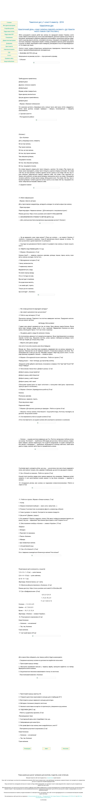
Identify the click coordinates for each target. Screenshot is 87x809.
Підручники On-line (9, 31)
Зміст (46, 748)
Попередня (27, 748)
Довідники (9, 43)
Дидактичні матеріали (9, 40)
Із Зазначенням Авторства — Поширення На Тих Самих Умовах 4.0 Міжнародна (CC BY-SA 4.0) (52, 796)
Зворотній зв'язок (9, 61)
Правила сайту (9, 58)
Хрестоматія (9, 46)
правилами (50, 777)
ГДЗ (9, 52)
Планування (9, 37)
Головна (9, 22)
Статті (9, 55)
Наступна (65, 748)
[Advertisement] (43, 10)
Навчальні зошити (9, 49)
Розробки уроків (9, 28)
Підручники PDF (9, 34)
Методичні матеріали (9, 25)
